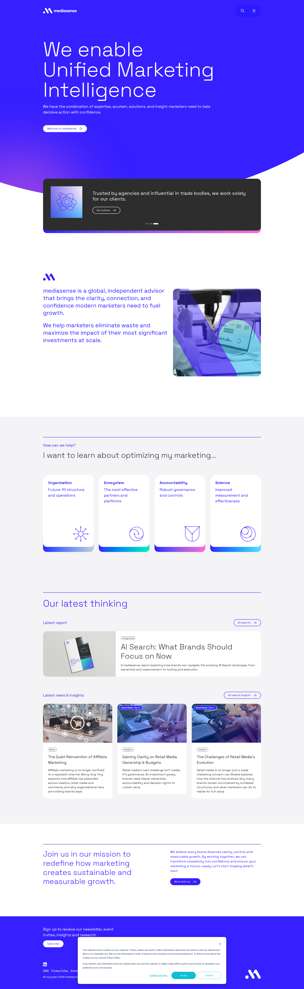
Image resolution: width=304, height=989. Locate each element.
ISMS (46, 970)
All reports (244, 622)
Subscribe (53, 943)
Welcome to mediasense (61, 128)
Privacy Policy (113, 957)
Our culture (103, 210)
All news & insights (239, 695)
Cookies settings (158, 975)
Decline (209, 975)
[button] (148, 223)
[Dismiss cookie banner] (220, 944)
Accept (183, 975)
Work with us (182, 881)
